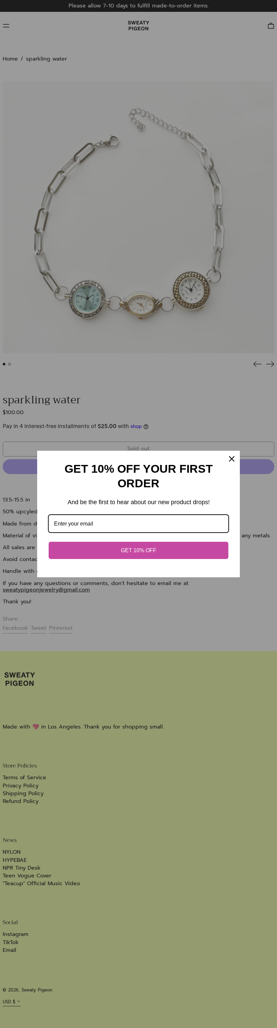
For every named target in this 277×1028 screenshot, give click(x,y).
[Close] (232, 459)
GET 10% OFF (138, 550)
